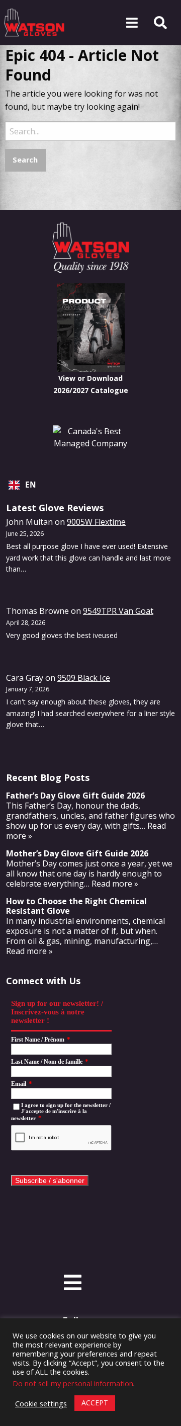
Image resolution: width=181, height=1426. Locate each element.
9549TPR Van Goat (118, 610)
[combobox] (90, 485)
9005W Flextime (96, 521)
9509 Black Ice (83, 677)
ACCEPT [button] (94, 1402)
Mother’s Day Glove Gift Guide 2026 (77, 853)
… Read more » (111, 883)
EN (30, 485)
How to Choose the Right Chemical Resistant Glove (76, 906)
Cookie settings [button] (41, 1403)
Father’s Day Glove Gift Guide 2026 (75, 795)
